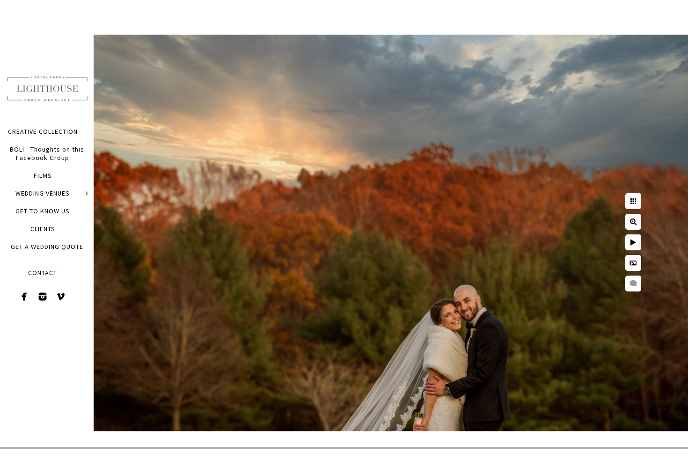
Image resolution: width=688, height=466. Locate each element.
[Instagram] (43, 297)
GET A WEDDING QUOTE (47, 246)
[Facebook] (24, 297)
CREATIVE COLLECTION (43, 131)
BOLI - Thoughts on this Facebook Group (47, 153)
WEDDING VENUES (42, 193)
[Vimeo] (61, 297)
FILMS (43, 175)
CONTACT (42, 273)
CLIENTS (42, 229)
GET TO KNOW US (42, 211)
